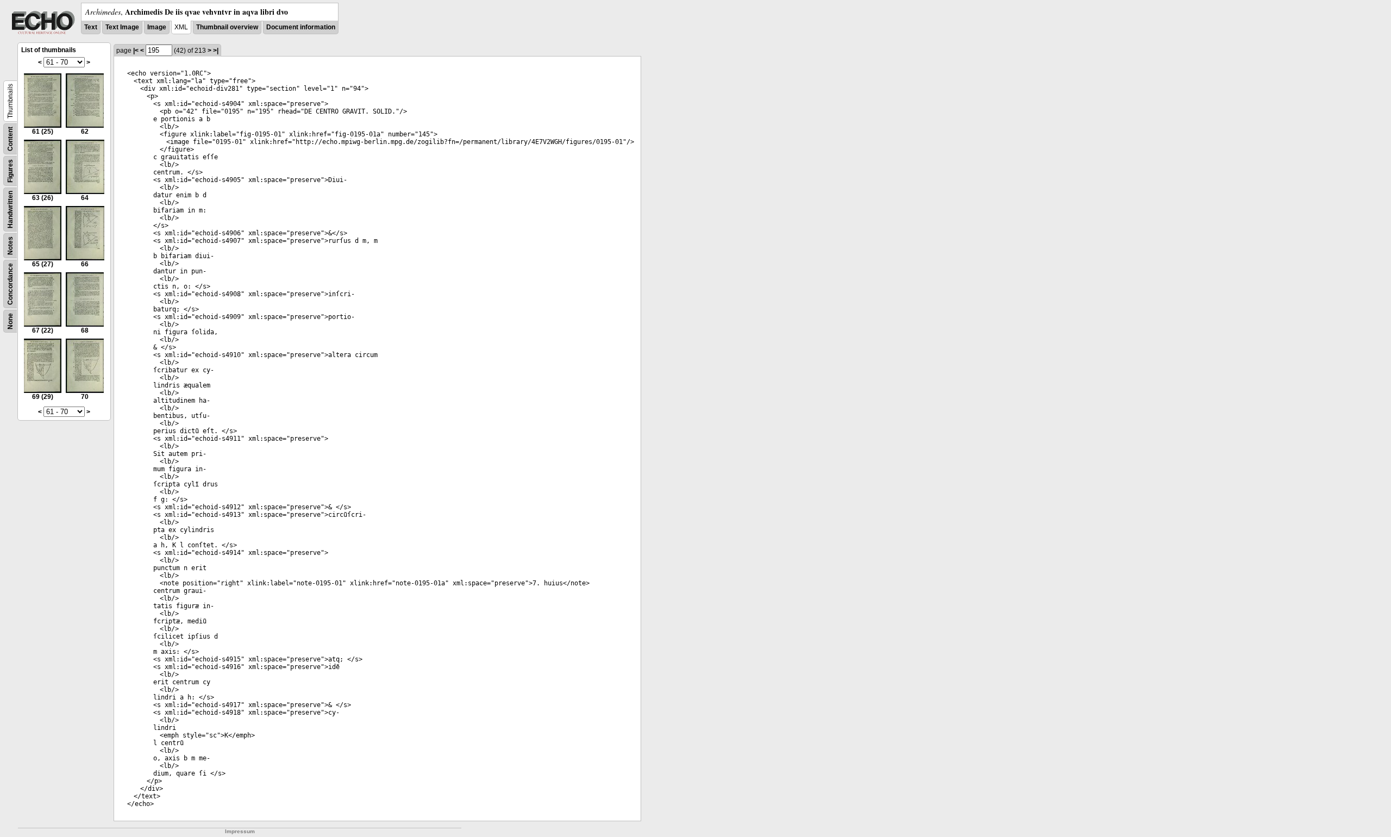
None (10, 321)
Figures (10, 171)
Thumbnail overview (227, 27)
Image (156, 27)
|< (136, 50)
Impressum (240, 831)
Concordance (10, 284)
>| (215, 50)
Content (10, 139)
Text (90, 27)
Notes (10, 245)
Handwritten (10, 209)
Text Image (122, 27)
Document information (300, 27)
